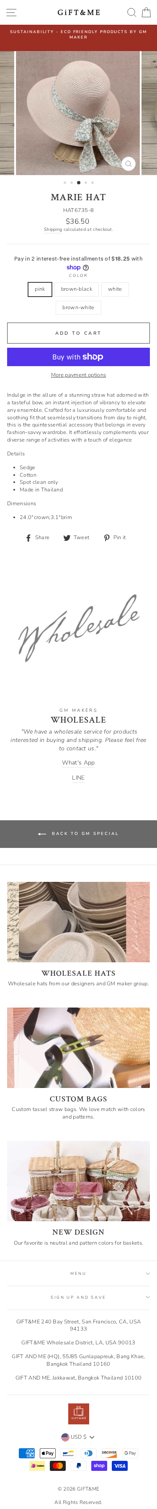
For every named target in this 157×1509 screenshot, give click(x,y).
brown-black (77, 289)
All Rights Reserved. (78, 1502)
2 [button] (72, 183)
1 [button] (66, 183)
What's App (78, 763)
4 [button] (87, 183)
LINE (78, 778)
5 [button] (93, 183)
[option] (78, 34)
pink (40, 289)
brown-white (78, 307)
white (115, 289)
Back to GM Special (84, 834)
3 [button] (79, 183)
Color (78, 275)
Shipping (53, 229)
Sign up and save (78, 1297)
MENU (78, 1273)
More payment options (78, 375)
